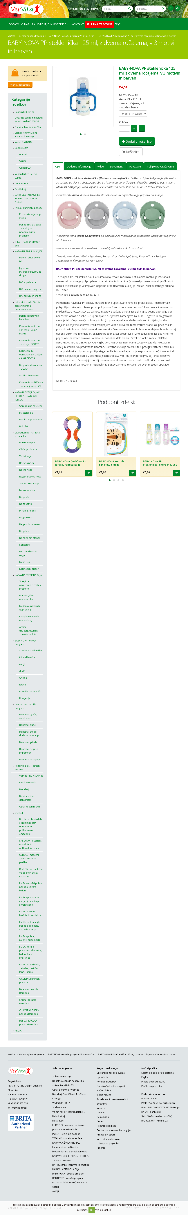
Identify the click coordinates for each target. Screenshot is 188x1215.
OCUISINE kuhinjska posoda (30, 980)
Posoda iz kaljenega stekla (30, 216)
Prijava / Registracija (20, 84)
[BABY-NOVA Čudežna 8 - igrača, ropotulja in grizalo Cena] (72, 434)
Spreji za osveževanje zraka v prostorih (30, 585)
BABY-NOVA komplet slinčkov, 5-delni (112, 463)
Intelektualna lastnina (108, 1139)
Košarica (132, 151)
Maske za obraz (28, 490)
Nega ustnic (25, 503)
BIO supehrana (27, 282)
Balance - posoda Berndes (28, 991)
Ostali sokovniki (27, 782)
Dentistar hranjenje (30, 759)
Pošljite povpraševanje (160, 166)
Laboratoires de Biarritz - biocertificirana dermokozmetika (28, 306)
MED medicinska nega (28, 553)
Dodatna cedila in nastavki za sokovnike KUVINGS (29, 119)
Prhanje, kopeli (27, 510)
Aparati (23, 154)
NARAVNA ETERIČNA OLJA (28, 575)
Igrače (22, 684)
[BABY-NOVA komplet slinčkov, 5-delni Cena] (116, 434)
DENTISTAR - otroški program (25, 706)
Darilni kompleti (27, 442)
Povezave (135, 166)
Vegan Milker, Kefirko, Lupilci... (26, 175)
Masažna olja (26, 412)
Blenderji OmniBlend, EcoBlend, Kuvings (26, 134)
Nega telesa (25, 517)
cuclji (22, 664)
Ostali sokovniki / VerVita (28, 127)
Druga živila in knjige (30, 295)
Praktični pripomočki (30, 691)
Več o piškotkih (103, 1210)
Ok (91, 1210)
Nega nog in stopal (29, 537)
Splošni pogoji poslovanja (111, 1072)
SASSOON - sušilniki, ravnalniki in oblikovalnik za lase (30, 844)
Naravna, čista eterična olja (26, 597)
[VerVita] (27, 9)
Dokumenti (116, 166)
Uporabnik (102, 1077)
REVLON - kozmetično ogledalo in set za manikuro (31, 872)
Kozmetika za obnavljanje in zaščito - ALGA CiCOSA (31, 354)
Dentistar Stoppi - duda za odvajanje (29, 733)
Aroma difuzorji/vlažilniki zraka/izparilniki (28, 630)
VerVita (11, 36)
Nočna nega (25, 469)
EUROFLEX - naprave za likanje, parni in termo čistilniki (27, 198)
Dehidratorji (21, 183)
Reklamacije (103, 1117)
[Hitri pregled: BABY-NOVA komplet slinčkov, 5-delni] (132, 473)
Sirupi (22, 161)
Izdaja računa (104, 1094)
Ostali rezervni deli (29, 806)
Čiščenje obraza (28, 449)
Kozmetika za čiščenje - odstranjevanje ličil (31, 384)
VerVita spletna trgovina (31, 36)
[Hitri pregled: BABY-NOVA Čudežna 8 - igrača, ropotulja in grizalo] (88, 473)
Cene (100, 1121)
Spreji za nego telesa (30, 406)
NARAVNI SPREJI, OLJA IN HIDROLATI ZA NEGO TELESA (28, 396)
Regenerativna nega (30, 476)
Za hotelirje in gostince (49, 24)
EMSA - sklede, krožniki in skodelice (30, 913)
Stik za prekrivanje (29, 483)
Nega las (24, 531)
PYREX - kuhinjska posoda (29, 207)
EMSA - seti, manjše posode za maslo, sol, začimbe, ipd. (29, 925)
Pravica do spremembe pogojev (114, 1130)
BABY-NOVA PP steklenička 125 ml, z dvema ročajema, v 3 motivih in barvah (131, 101)
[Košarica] (15, 74)
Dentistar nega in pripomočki (28, 750)
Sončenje (24, 544)
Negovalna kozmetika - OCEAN (30, 367)
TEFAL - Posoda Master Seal (27, 243)
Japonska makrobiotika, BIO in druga (30, 272)
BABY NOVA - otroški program (63, 36)
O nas (25, 24)
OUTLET (19, 812)
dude (22, 671)
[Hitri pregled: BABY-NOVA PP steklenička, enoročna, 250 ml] (176, 473)
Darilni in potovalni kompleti (29, 317)
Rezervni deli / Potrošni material (27, 767)
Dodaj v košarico (138, 141)
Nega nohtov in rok (29, 524)
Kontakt (78, 24)
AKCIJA (18, 1030)
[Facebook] (171, 8)
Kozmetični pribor (29, 568)
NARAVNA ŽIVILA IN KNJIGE (29, 251)
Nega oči (24, 497)
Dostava (101, 1112)
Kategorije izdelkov (20, 102)
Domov (14, 24)
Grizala (23, 677)
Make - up (24, 562)
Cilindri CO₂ (25, 167)
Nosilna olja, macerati (30, 419)
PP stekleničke (86, 36)
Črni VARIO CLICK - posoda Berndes (29, 1012)
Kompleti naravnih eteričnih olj (29, 618)
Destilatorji (20, 189)
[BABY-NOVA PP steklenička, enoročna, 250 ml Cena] (160, 434)
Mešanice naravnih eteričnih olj (29, 607)
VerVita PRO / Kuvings (31, 775)
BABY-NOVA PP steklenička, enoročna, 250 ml (160, 465)
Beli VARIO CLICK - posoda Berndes (28, 1022)
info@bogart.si (19, 1107)
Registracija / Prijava (85, 8)
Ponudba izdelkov (106, 1081)
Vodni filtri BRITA (23, 142)
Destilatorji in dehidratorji (26, 798)
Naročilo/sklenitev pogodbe (112, 1086)
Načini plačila (104, 1090)
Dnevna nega (26, 463)
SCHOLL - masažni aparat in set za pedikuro (29, 858)
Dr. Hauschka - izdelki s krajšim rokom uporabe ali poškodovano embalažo (30, 826)
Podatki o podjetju (107, 1125)
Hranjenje (24, 698)
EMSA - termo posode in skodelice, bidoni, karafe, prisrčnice (30, 952)
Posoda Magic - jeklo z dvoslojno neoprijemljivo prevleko (30, 230)
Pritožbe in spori (106, 1134)
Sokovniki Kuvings (24, 112)
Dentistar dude (27, 724)
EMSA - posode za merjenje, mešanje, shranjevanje (29, 901)
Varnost (101, 1108)
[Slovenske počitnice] (29, 1035)
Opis (58, 166)
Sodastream (21, 147)
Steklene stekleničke (30, 650)
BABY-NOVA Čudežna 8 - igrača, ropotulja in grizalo (70, 465)
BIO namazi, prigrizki (30, 289)
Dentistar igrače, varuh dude (28, 716)
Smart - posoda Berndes (27, 1001)
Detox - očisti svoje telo (29, 259)
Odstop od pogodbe (108, 1143)
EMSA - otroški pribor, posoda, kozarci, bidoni (31, 887)
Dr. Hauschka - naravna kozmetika (27, 434)
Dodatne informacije (79, 166)
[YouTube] (177, 8)
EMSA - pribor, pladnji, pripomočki (29, 938)
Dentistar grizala (28, 742)
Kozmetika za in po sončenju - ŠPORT (29, 342)
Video (100, 166)
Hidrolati (23, 426)
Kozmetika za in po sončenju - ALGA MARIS (29, 330)
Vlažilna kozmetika (29, 375)
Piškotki (101, 1147)
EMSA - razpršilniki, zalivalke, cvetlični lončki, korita (29, 968)
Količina (123, 122)
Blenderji (24, 789)
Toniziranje (25, 456)
